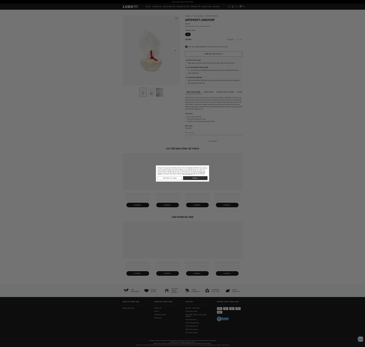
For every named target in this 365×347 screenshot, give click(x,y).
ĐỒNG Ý (195, 178)
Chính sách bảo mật (187, 173)
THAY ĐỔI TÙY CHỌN (170, 178)
